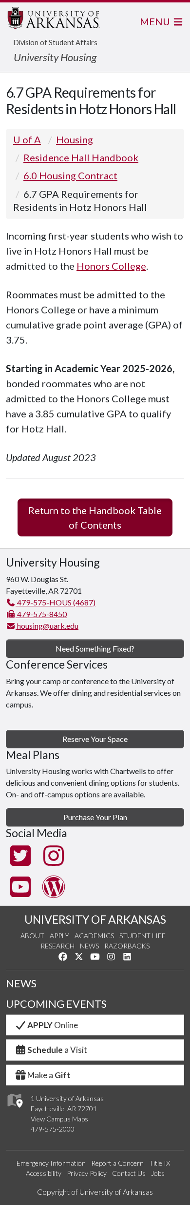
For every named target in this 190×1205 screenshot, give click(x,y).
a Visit (57, 1050)
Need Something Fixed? (95, 648)
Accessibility (43, 1173)
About (32, 935)
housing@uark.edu (47, 625)
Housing (74, 139)
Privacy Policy (87, 1173)
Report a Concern (117, 1163)
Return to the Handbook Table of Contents (95, 517)
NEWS (21, 983)
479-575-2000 (53, 1129)
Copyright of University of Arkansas (95, 1191)
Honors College (111, 266)
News (89, 946)
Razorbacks (127, 946)
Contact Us (129, 1173)
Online (52, 1025)
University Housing (55, 57)
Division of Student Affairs (55, 42)
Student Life (142, 935)
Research (57, 946)
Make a (49, 1075)
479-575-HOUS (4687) (55, 602)
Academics (94, 935)
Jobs (158, 1173)
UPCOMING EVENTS (56, 1004)
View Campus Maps (59, 1119)
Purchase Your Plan (95, 817)
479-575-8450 (41, 614)
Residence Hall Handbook (80, 157)
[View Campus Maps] (14, 1110)
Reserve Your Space (95, 738)
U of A (27, 139)
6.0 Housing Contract (70, 175)
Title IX (159, 1163)
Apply (59, 935)
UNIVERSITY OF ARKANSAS (95, 919)
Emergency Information (51, 1163)
